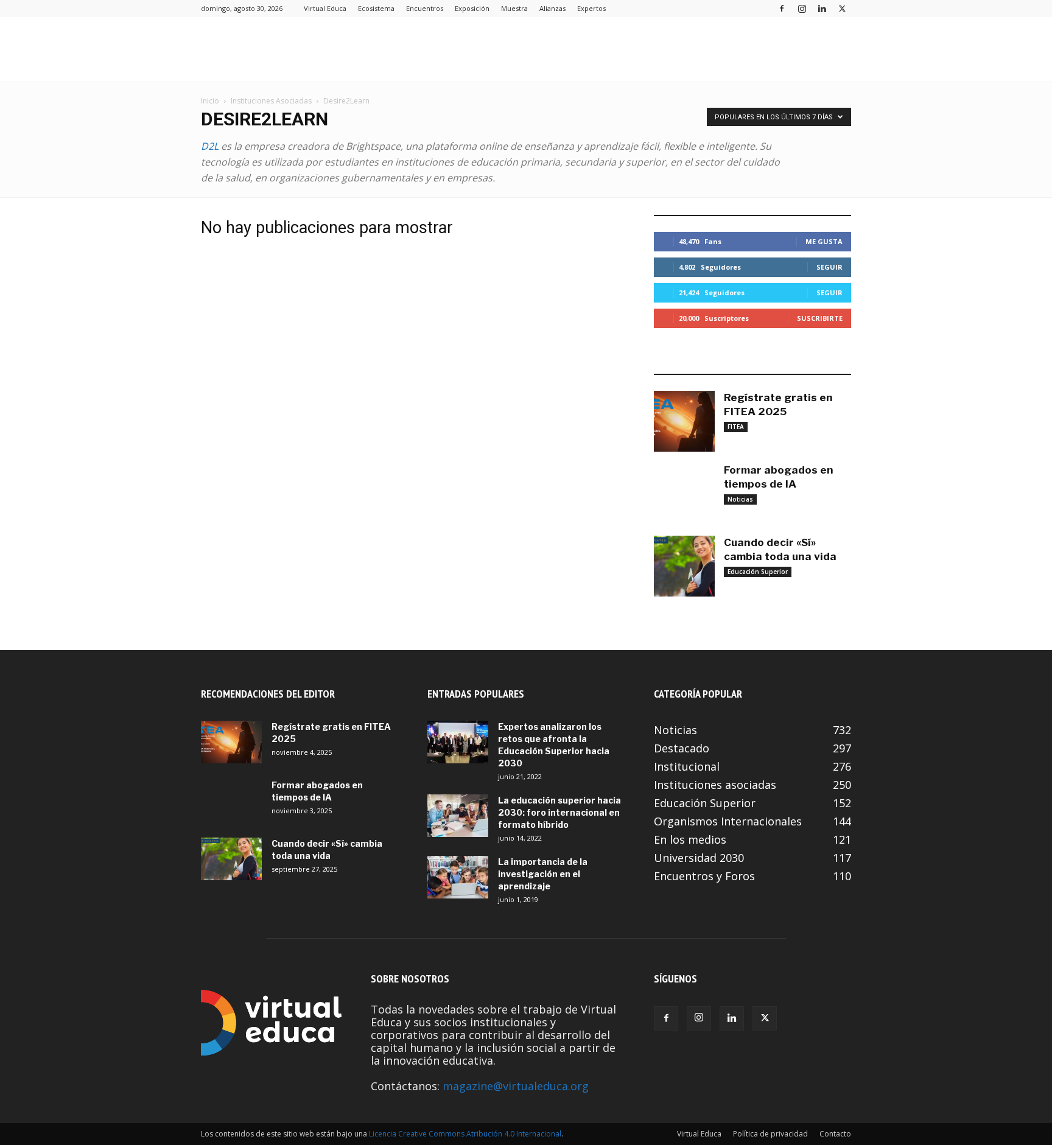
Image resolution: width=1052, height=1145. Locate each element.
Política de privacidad (770, 1134)
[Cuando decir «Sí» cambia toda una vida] (684, 566)
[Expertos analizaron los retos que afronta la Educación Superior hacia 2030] (457, 742)
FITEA (736, 426)
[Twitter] (842, 8)
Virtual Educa (325, 8)
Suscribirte (820, 318)
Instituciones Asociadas (271, 101)
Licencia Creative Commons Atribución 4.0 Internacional (465, 1134)
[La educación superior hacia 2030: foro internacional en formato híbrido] (457, 815)
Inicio (210, 101)
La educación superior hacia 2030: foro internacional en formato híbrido (559, 812)
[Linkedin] (822, 8)
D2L (210, 146)
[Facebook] (782, 8)
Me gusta (824, 241)
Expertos (591, 8)
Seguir (829, 266)
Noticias (740, 499)
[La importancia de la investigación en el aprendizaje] (457, 877)
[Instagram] (802, 8)
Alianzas (552, 8)
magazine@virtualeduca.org (516, 1086)
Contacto (835, 1134)
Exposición (472, 8)
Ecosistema (376, 8)
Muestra (514, 8)
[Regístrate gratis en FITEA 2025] (684, 421)
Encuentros (424, 8)
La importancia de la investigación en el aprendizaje (542, 873)
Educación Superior (758, 571)
